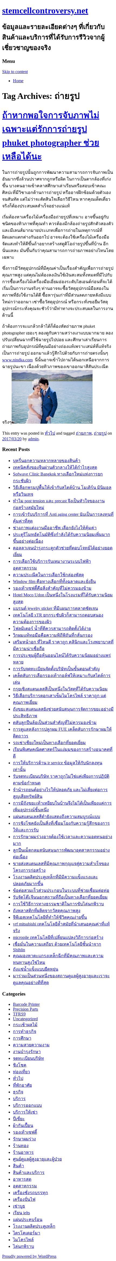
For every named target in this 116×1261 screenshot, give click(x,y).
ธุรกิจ (18, 1092)
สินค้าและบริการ (29, 1172)
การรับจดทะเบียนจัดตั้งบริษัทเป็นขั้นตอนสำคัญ (56, 668)
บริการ (19, 1098)
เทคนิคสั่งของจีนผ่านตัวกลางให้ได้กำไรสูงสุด (55, 467)
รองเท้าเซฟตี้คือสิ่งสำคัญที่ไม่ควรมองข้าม (52, 588)
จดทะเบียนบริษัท (28, 1058)
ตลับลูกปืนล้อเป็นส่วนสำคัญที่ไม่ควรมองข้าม (55, 722)
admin (33, 439)
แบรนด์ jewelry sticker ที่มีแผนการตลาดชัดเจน (55, 608)
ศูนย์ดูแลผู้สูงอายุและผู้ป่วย (37, 1159)
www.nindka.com (17, 360)
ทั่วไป (50, 433)
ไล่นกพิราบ (23, 1246)
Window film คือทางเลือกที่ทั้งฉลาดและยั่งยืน (54, 581)
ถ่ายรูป (100, 433)
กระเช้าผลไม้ (25, 1024)
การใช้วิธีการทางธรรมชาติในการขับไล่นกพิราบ (58, 904)
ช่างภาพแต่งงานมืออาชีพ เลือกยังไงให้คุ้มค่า (55, 527)
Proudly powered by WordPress (29, 1256)
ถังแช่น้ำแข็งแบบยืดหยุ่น (35, 969)
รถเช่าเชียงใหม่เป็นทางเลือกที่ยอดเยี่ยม (49, 742)
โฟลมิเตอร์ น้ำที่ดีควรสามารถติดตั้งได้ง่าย (52, 628)
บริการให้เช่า (25, 1112)
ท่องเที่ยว (21, 1071)
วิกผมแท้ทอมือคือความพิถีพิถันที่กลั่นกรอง (53, 635)
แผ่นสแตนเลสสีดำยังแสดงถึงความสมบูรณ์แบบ (56, 816)
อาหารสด (22, 1179)
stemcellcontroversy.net (45, 10)
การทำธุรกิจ (24, 1031)
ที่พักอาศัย (22, 1085)
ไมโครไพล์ (23, 1239)
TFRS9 (19, 1014)
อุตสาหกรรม (25, 1186)
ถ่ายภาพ (84, 433)
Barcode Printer (26, 1004)
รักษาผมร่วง (24, 1139)
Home (18, 80)
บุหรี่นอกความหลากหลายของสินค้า (46, 460)
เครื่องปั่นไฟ (24, 1199)
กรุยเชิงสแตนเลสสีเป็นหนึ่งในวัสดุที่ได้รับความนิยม (60, 689)
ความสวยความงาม (31, 1045)
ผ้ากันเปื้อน (23, 1125)
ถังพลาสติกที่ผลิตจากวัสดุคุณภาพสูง (46, 910)
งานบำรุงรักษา (27, 1051)
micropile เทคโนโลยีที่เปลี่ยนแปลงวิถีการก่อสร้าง (58, 937)
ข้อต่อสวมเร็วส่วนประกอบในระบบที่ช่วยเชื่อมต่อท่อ (61, 890)
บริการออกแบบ (27, 1105)
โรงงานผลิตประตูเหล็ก (34, 1226)
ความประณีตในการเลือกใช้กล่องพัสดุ (48, 574)
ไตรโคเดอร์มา (26, 1233)
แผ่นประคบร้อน (27, 1219)
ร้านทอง (21, 1145)
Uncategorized (25, 1019)
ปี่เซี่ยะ (19, 1118)
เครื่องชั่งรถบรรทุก (30, 1192)
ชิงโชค (19, 1065)
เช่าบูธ (19, 1206)
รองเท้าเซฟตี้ (25, 1132)
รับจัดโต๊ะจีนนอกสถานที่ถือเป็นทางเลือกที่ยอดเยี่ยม (60, 897)
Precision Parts (25, 1009)
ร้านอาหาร (23, 1152)
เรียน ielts (21, 1212)
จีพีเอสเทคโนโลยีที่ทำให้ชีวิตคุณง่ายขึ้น (50, 917)
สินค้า (18, 1165)
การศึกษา (22, 1038)
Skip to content (15, 71)
